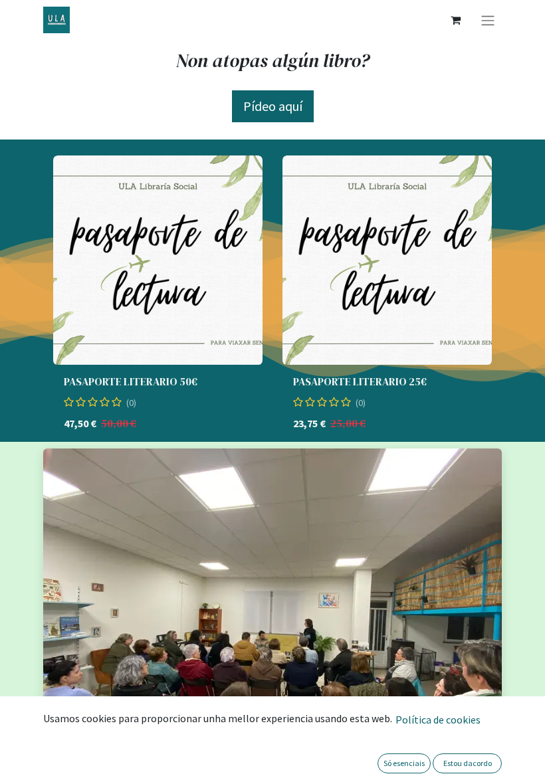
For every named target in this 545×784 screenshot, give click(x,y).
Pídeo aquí (272, 106)
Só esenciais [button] (404, 763)
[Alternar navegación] (488, 20)
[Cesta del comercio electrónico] (455, 20)
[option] (272, 298)
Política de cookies (438, 719)
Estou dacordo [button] (467, 763)
